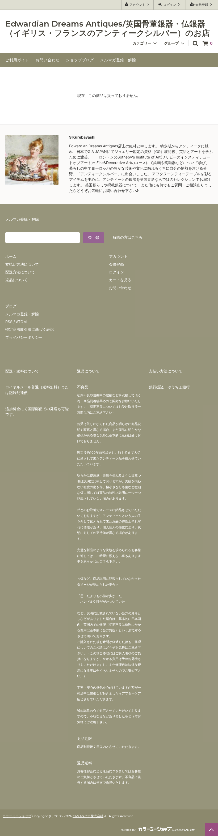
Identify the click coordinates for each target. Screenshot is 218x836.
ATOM (21, 321)
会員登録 (202, 5)
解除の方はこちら (127, 237)
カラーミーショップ (17, 816)
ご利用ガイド (17, 60)
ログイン (169, 5)
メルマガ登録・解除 (118, 60)
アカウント (137, 5)
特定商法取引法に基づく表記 (29, 329)
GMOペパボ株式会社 (88, 816)
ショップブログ (80, 60)
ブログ (10, 306)
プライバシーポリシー (24, 337)
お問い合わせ (48, 60)
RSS (8, 321)
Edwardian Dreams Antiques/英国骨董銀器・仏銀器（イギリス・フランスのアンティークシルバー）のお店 (107, 28)
